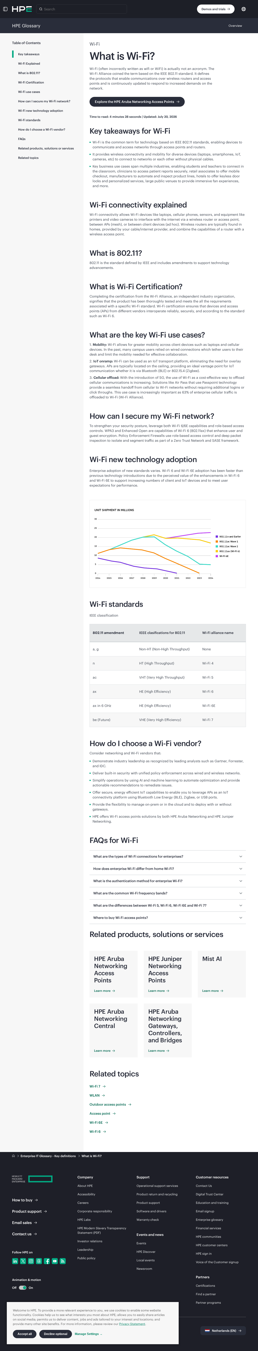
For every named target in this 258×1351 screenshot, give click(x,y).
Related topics (28, 158)
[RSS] (63, 1261)
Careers (83, 1203)
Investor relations (89, 1241)
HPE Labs (84, 1220)
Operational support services (157, 1186)
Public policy (86, 1258)
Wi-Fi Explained (29, 63)
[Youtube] (55, 1261)
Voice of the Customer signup (217, 1262)
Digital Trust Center (209, 1194)
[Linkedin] (15, 1261)
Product (27, 1211)
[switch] (20, 1288)
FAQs (21, 139)
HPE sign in (204, 1253)
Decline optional (55, 1334)
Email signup (205, 1211)
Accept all (25, 1334)
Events (141, 1243)
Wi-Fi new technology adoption (40, 111)
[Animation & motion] (22, 1288)
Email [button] (22, 1222)
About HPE (85, 1186)
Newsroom (144, 1269)
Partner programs (208, 1302)
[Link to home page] (13, 1156)
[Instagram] (31, 1261)
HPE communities (208, 1236)
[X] (23, 1261)
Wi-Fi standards (29, 120)
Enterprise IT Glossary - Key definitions (48, 1156)
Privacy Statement (132, 1324)
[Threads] (39, 1261)
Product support (148, 1203)
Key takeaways (28, 54)
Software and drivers (151, 1211)
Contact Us (204, 1186)
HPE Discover (146, 1252)
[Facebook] (47, 1261)
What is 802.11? (29, 73)
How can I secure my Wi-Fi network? (44, 101)
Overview (235, 26)
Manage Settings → (89, 1334)
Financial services (208, 1228)
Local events (146, 1260)
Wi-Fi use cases (29, 92)
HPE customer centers (212, 1245)
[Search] (41, 9)
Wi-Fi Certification (31, 82)
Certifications (205, 1285)
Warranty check (148, 1220)
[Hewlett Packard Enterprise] (22, 9)
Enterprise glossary (209, 1220)
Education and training (212, 1203)
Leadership (85, 1249)
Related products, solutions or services (46, 148)
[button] (5, 9)
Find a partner (206, 1294)
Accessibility (86, 1194)
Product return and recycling (157, 1194)
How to (22, 1200)
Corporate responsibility (94, 1211)
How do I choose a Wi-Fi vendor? (41, 129)
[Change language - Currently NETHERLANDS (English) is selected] (243, 8)
